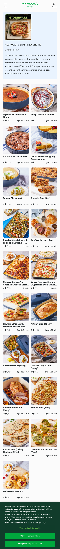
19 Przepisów (12, 49)
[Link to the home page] (30, 5)
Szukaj (54, 7)
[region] (30, 525)
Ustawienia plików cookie (29, 528)
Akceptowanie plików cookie (30, 544)
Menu (6, 7)
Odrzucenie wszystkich (30, 536)
